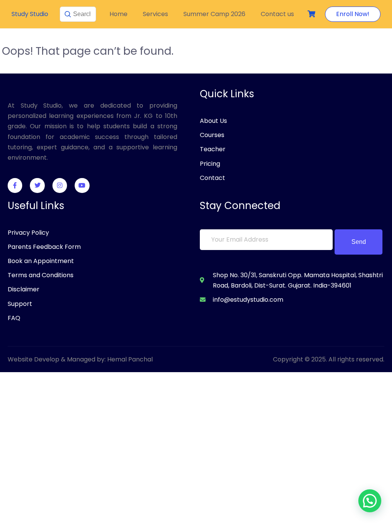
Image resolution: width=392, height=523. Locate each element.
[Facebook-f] (15, 185)
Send (358, 242)
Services (155, 14)
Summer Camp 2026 (214, 14)
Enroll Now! (352, 14)
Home (118, 14)
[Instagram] (59, 185)
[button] (369, 500)
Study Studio (29, 14)
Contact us (277, 14)
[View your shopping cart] (312, 14)
